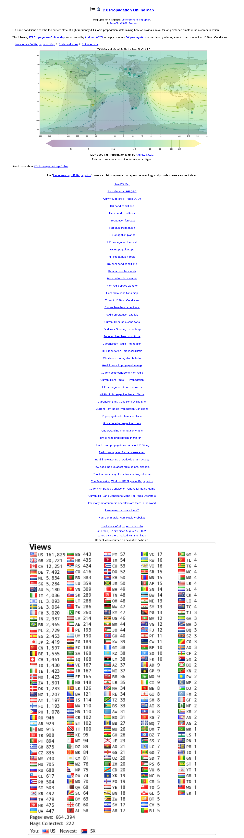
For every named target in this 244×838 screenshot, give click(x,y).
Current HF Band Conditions (122, 300)
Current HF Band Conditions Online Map (122, 401)
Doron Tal (114, 23)
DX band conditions (122, 206)
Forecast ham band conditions (122, 336)
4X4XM (123, 23)
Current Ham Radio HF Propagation (122, 379)
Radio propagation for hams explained (122, 452)
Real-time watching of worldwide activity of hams (122, 474)
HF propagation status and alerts (122, 387)
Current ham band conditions (122, 307)
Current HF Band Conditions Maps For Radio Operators (122, 495)
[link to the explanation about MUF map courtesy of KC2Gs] (122, 150)
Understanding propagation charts (122, 430)
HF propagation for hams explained (122, 416)
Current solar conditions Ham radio (122, 372)
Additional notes (68, 44)
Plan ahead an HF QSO (122, 191)
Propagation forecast (122, 220)
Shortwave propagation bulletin (122, 358)
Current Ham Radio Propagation (122, 343)
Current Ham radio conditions (122, 321)
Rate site (133, 23)
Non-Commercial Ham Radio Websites (122, 517)
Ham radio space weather (122, 285)
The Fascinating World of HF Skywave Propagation (122, 481)
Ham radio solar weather (122, 278)
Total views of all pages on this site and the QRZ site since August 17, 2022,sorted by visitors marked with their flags (122, 531)
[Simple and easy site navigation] (98, 10)
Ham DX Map (122, 184)
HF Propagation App (122, 249)
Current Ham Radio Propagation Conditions (122, 408)
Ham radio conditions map (122, 293)
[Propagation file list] (92, 10)
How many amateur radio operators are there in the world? (122, 503)
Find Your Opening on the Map (122, 329)
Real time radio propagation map (122, 365)
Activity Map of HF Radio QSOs (122, 198)
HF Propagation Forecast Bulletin (122, 350)
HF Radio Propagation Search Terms (122, 394)
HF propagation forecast (122, 242)
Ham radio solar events (122, 271)
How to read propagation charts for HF (122, 437)
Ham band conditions (122, 213)
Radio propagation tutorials (122, 314)
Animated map (90, 44)
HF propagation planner (122, 234)
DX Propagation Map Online (51, 166)
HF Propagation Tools (122, 256)
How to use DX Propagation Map (35, 44)
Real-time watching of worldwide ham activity (122, 459)
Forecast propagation (122, 227)
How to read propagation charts (122, 423)
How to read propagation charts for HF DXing (122, 445)
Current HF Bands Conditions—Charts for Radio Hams (122, 488)
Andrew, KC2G (94, 37)
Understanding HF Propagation (136, 20)
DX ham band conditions (122, 263)
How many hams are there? (122, 510)
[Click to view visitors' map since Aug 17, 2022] (122, 834)
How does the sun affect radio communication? (122, 466)
